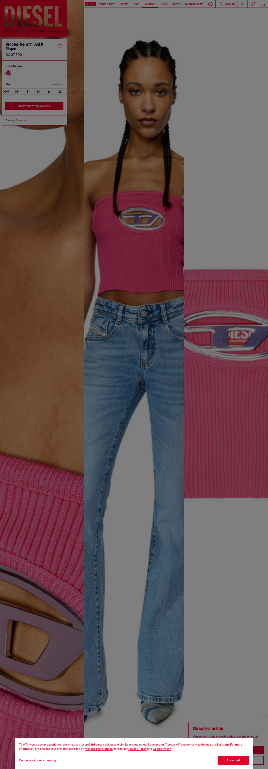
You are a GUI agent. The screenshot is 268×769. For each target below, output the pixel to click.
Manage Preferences (99, 748)
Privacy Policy (137, 748)
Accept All (233, 760)
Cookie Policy (162, 748)
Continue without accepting (37, 760)
